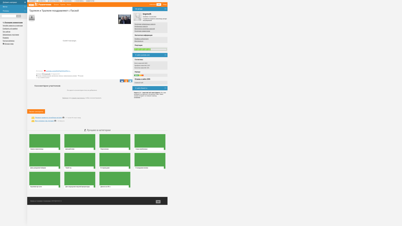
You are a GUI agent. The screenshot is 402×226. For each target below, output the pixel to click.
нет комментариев (43, 77)
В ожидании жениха (142, 168)
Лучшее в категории (98, 130)
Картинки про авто (36, 186)
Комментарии (90, 1)
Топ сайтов (6, 32)
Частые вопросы (8, 41)
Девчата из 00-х (105, 186)
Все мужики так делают (44, 121)
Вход (164, 4)
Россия (81, 76)
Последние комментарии (142, 31)
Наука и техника (54, 1)
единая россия (46, 76)
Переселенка (104, 149)
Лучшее (56, 5)
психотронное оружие (70, 76)
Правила (6, 38)
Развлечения (67, 1)
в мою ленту (152, 4)
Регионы (6, 11)
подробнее (137, 97)
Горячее (62, 5)
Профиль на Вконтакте (142, 39)
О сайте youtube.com (142, 55)
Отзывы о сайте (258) (142, 79)
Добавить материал (10, 2)
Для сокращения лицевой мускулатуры (77, 186)
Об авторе (138, 9)
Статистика (152, 16)
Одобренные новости (141, 26)
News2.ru (33, 201)
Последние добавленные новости (145, 24)
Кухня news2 (79, 1)
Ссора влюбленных (141, 149)
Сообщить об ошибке (10, 29)
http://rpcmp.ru (139, 41)
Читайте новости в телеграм (13, 26)
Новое (69, 5)
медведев (55, 76)
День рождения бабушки (38, 168)
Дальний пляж (69, 149)
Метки (5, 7)
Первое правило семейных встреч (48, 117)
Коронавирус (33, 1)
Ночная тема (9, 44)
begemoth (47, 74)
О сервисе (40, 201)
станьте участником (78, 98)
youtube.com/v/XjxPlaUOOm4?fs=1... (58, 71)
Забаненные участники (11, 35)
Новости (42, 1)
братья (61, 76)
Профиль (145, 16)
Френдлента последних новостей (145, 29)
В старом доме (105, 168)
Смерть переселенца (36, 149)
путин (39, 76)
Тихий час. (68, 168)
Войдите (65, 98)
